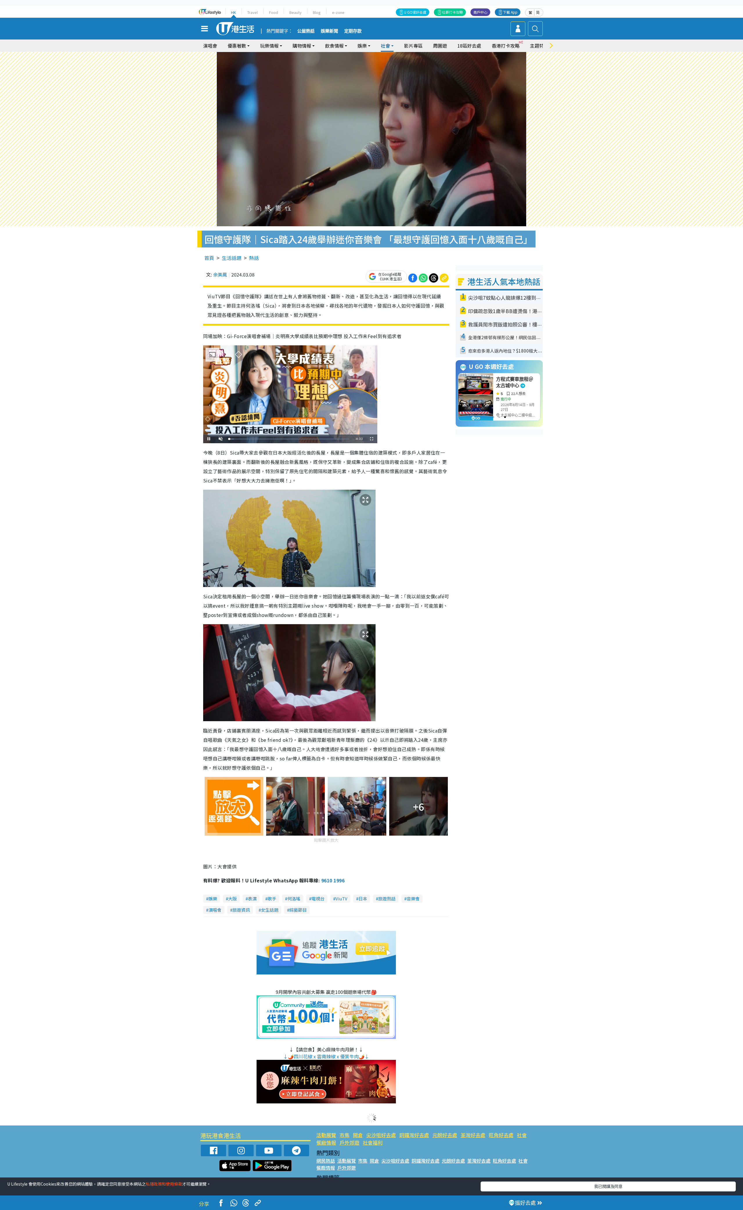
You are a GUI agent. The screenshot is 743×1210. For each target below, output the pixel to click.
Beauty (295, 12)
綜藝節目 (298, 910)
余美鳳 (220, 274)
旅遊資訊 (241, 910)
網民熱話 (325, 1160)
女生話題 (269, 910)
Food (273, 12)
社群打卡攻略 (452, 12)
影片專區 (413, 45)
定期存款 (353, 31)
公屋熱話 (306, 31)
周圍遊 (440, 45)
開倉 (358, 1135)
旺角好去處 (501, 1135)
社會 (522, 1135)
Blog (317, 12)
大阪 (232, 898)
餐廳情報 (326, 1142)
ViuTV (341, 898)
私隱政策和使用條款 (164, 1184)
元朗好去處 (444, 1135)
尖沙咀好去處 (381, 1135)
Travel (252, 12)
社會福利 (373, 1142)
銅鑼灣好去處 (414, 1135)
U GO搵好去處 (415, 12)
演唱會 (210, 45)
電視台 (317, 898)
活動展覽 (326, 1135)
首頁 (209, 257)
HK (233, 12)
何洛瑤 (293, 898)
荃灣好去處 (473, 1135)
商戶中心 (480, 12)
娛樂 (212, 898)
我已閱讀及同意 (608, 1186)
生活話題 (231, 257)
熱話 (254, 257)
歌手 (272, 898)
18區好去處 (469, 45)
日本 (362, 898)
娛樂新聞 (329, 31)
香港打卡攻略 (506, 45)
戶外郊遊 (349, 1142)
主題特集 (539, 45)
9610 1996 (333, 880)
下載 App (510, 12)
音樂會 (413, 898)
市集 (344, 1135)
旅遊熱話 (387, 898)
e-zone (338, 12)
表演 (252, 898)
